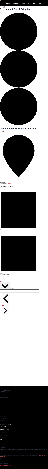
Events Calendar (3, 418)
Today (1, 281)
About (34, 3)
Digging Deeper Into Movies (4, 429)
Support (40, 3)
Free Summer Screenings (4, 431)
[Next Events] (3, 279)
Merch (29, 3)
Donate (1, 439)
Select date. (12, 288)
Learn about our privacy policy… (5, 460)
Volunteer (1, 442)
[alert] (18, 210)
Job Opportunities (3, 441)
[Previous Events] (3, 277)
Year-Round (15, 3)
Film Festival (8, 3)
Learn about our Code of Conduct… (6, 465)
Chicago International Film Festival (6, 423)
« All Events (2, 131)
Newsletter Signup (4, 399)
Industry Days (2, 432)
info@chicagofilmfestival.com (5, 393)
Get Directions (8, 183)
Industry (23, 3)
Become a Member (3, 437)
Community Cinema (3, 427)
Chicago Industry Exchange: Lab (5, 424)
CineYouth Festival (3, 426)
